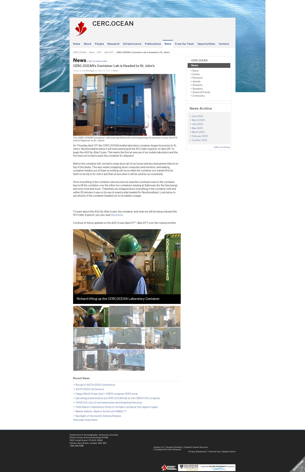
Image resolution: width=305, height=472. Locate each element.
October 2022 (199, 140)
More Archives (222, 147)
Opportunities (206, 43)
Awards (197, 81)
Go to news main (98, 61)
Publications (153, 43)
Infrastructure (132, 43)
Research (113, 43)
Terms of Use (214, 451)
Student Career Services (196, 447)
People (99, 43)
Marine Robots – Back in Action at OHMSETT (101, 411)
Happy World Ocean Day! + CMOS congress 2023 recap (107, 393)
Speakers (198, 88)
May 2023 (197, 128)
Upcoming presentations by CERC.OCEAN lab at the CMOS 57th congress (118, 398)
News (168, 43)
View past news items (85, 419)
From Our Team (184, 43)
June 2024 (197, 116)
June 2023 (197, 124)
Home (76, 43)
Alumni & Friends (201, 92)
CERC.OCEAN (113, 23)
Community (199, 95)
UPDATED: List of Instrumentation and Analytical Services (109, 402)
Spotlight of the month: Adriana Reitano (98, 416)
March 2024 (198, 120)
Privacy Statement (197, 451)
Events (196, 74)
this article (116, 215)
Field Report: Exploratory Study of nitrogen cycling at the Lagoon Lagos (117, 407)
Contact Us (158, 447)
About (87, 43)
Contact (224, 43)
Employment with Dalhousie (168, 449)
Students (197, 85)
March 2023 (198, 132)
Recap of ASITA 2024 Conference (95, 384)
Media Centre (229, 451)
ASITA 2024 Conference (90, 389)
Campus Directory (174, 447)
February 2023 (200, 136)
